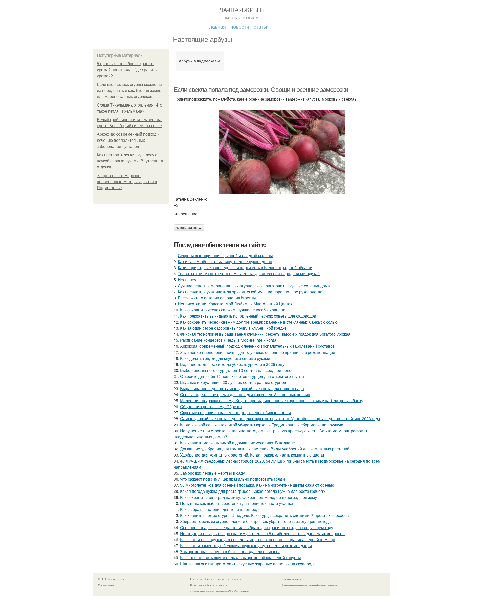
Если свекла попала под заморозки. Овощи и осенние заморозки (261, 89)
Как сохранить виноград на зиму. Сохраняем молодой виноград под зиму (248, 497)
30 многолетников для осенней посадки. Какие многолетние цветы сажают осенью (257, 485)
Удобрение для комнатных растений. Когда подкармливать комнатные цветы (252, 455)
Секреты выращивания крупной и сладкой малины (225, 255)
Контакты (196, 579)
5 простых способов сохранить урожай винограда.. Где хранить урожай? (127, 70)
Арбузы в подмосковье (200, 60)
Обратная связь (291, 579)
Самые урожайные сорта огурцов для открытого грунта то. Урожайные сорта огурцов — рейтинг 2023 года (280, 419)
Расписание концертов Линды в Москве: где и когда (228, 340)
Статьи (261, 26)
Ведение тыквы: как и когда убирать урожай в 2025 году (232, 364)
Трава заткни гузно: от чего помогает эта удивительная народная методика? (249, 273)
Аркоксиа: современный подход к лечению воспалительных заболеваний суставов (128, 140)
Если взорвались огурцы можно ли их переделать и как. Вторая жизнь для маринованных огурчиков (129, 90)
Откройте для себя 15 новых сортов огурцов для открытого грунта (242, 376)
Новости (239, 26)
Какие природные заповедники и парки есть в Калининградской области (245, 267)
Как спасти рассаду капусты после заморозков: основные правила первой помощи (257, 539)
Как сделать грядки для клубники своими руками (225, 358)
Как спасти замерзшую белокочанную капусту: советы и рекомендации (246, 545)
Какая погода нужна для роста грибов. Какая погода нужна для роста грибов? (252, 491)
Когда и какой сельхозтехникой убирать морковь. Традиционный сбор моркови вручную (261, 425)
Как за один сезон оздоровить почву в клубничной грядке (233, 328)
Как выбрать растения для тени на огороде (220, 509)
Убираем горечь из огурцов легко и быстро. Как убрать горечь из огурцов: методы (256, 521)
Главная (216, 26)
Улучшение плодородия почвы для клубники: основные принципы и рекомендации (257, 352)
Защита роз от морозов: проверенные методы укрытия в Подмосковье (127, 181)
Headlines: (187, 280)
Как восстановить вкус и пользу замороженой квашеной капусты (240, 557)
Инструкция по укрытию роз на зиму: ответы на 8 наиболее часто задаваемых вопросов (262, 533)
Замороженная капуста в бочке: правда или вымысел (230, 551)
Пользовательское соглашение (223, 579)
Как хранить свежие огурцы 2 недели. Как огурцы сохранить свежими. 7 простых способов (264, 515)
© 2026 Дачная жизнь (111, 579)
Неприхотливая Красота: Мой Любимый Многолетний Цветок (235, 304)
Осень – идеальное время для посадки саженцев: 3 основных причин (245, 394)
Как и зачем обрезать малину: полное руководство (225, 261)
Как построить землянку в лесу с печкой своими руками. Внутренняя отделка (130, 161)
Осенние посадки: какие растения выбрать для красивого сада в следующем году (256, 527)
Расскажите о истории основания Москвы (217, 298)
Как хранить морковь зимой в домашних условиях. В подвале (237, 443)
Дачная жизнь (241, 9)
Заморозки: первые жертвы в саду (212, 473)
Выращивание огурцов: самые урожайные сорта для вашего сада (242, 388)
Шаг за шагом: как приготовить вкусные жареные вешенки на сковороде (248, 564)
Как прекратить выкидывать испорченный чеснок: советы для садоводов (248, 316)
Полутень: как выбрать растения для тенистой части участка (236, 503)
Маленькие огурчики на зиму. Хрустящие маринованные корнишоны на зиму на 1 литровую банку (271, 400)
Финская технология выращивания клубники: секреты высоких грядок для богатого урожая (265, 334)
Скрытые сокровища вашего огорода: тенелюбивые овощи (235, 412)
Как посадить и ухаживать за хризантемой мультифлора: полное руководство (250, 292)
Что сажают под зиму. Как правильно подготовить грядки (233, 479)
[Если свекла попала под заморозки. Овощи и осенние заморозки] (282, 152)
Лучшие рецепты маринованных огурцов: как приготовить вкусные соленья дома (254, 286)
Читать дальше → (189, 228)
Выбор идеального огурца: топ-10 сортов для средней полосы (238, 370)
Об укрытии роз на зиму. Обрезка (211, 406)
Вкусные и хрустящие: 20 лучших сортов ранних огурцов (233, 382)
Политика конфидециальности (208, 585)
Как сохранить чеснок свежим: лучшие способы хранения (234, 310)
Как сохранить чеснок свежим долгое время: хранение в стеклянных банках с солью (259, 322)
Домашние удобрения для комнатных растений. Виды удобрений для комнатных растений (264, 449)
